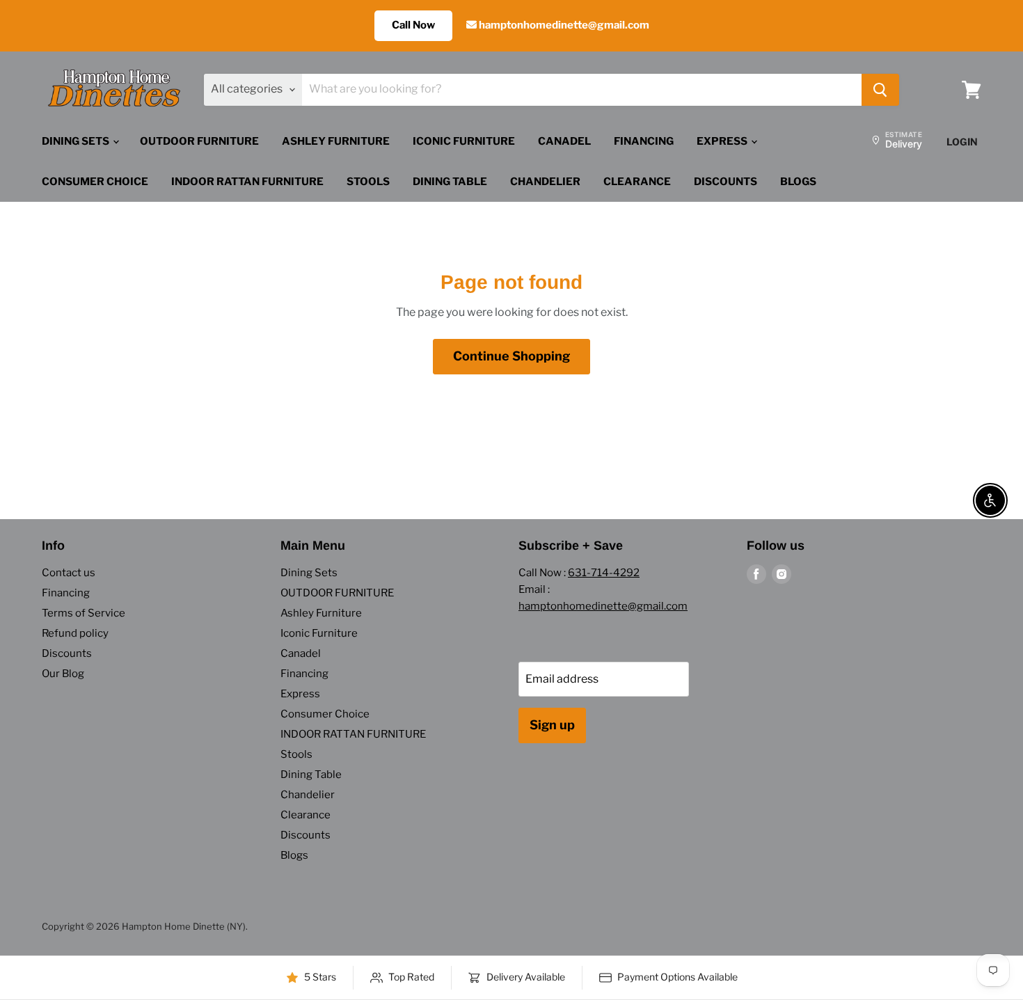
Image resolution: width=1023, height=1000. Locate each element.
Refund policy (75, 633)
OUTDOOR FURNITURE (199, 141)
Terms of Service (83, 613)
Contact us (68, 572)
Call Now (413, 25)
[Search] (880, 90)
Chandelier (545, 181)
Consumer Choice (95, 181)
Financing (644, 141)
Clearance (637, 181)
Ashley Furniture (336, 141)
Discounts (725, 181)
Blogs (798, 181)
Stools (368, 181)
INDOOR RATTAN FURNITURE (247, 181)
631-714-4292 (604, 572)
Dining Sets (76, 141)
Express (723, 141)
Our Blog (63, 673)
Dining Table (450, 181)
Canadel (564, 141)
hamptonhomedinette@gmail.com (563, 25)
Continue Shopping (511, 356)
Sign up (552, 724)
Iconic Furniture (464, 141)
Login (962, 142)
